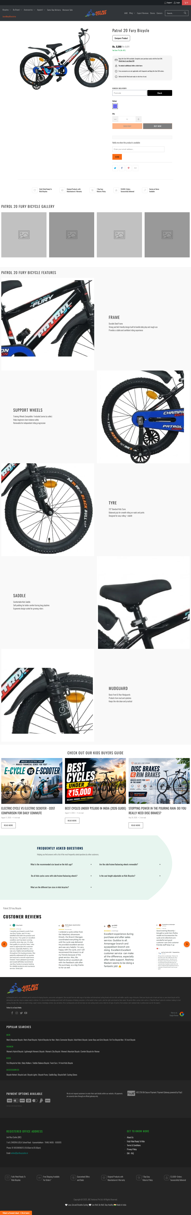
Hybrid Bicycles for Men (46, 1039)
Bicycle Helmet (11, 1074)
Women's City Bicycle (52, 1051)
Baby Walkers (26, 1063)
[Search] (185, 13)
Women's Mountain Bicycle (70, 1051)
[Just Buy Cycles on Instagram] (17, 1012)
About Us (130, 1137)
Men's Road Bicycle (30, 1039)
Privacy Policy (132, 1149)
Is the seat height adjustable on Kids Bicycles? (129, 876)
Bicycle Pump (43, 1074)
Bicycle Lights (32, 1074)
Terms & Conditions (134, 1145)
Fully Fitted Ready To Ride (136, 1141)
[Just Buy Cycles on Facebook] (12, 1012)
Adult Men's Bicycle (80, 1039)
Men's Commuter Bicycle (64, 1039)
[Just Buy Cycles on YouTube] (26, 1012)
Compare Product (121, 38)
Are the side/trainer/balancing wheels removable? (129, 864)
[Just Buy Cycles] (96, 13)
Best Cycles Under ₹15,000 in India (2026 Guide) (95, 808)
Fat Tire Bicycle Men (116, 1039)
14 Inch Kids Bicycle (66, 1063)
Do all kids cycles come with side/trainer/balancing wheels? (61, 876)
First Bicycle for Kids (13, 1063)
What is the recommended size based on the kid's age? (61, 864)
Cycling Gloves (72, 1074)
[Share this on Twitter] (115, 168)
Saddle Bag (53, 1074)
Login (178, 2)
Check (159, 93)
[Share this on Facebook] (122, 168)
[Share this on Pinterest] (128, 168)
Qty (113, 113)
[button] (7, 9)
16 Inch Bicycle (130, 1039)
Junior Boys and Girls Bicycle (98, 1039)
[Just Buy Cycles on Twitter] (21, 1012)
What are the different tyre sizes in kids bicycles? (61, 887)
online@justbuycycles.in (19, 1153)
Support (169, 2)
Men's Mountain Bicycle (14, 1039)
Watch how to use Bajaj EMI (126, 61)
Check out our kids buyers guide (95, 752)
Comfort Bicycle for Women (90, 1051)
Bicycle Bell (62, 1074)
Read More (8, 825)
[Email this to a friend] (135, 168)
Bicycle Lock (22, 1074)
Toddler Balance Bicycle (41, 1063)
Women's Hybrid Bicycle (14, 1051)
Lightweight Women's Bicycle (34, 1051)
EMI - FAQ (130, 1153)
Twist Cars (53, 1063)
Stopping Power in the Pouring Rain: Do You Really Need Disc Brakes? (157, 810)
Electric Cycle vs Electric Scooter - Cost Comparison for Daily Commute (28, 810)
